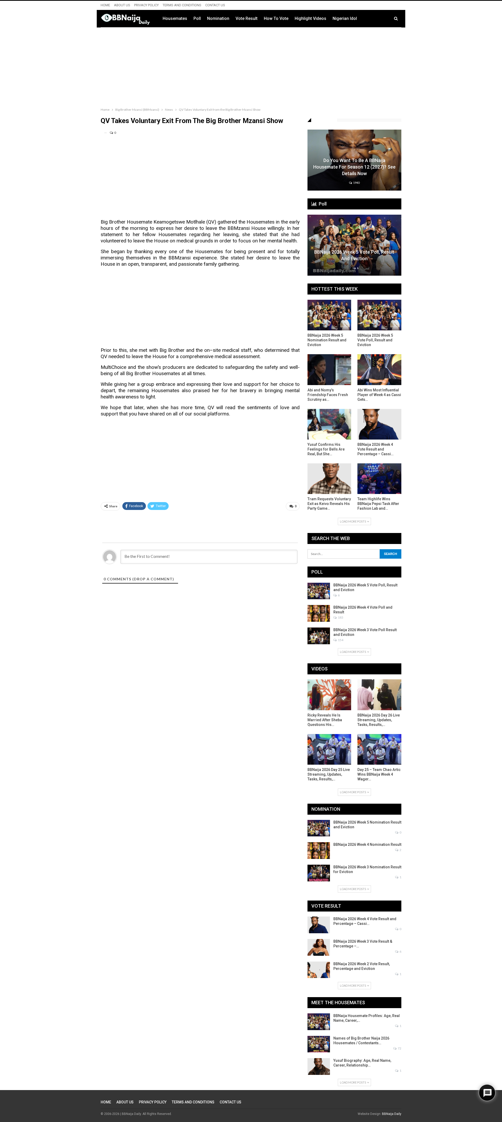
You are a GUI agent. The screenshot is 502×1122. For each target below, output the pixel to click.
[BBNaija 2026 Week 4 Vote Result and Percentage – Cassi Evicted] (379, 424)
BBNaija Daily (391, 1114)
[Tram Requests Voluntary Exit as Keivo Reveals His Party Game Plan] (329, 478)
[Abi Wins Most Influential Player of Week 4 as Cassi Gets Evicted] (379, 369)
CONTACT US (215, 5)
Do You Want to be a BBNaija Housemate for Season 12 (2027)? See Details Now (354, 167)
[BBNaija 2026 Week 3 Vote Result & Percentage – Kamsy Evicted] (318, 947)
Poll (197, 18)
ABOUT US (122, 5)
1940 (356, 182)
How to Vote (276, 18)
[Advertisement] (251, 66)
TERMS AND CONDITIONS (182, 5)
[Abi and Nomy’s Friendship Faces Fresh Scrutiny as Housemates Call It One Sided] (329, 369)
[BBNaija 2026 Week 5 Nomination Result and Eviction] (329, 315)
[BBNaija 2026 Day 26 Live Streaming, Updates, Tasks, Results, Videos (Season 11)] (379, 694)
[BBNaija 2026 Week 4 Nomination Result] (318, 850)
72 (399, 1048)
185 (340, 617)
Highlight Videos (310, 18)
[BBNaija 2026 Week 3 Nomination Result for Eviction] (318, 873)
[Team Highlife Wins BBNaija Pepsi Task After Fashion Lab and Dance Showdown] (379, 478)
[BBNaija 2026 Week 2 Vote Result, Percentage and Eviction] (318, 970)
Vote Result (247, 18)
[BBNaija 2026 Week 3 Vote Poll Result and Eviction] (318, 635)
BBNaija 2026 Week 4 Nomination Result (367, 844)
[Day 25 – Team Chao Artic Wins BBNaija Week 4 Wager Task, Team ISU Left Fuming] (379, 749)
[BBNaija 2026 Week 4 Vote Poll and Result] (318, 613)
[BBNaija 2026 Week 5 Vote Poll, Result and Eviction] (354, 245)
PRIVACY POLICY (146, 5)
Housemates (175, 18)
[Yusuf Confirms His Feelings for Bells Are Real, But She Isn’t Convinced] (329, 424)
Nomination (218, 18)
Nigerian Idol (345, 18)
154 (340, 640)
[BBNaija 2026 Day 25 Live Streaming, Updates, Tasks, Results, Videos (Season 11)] (329, 749)
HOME (105, 5)
